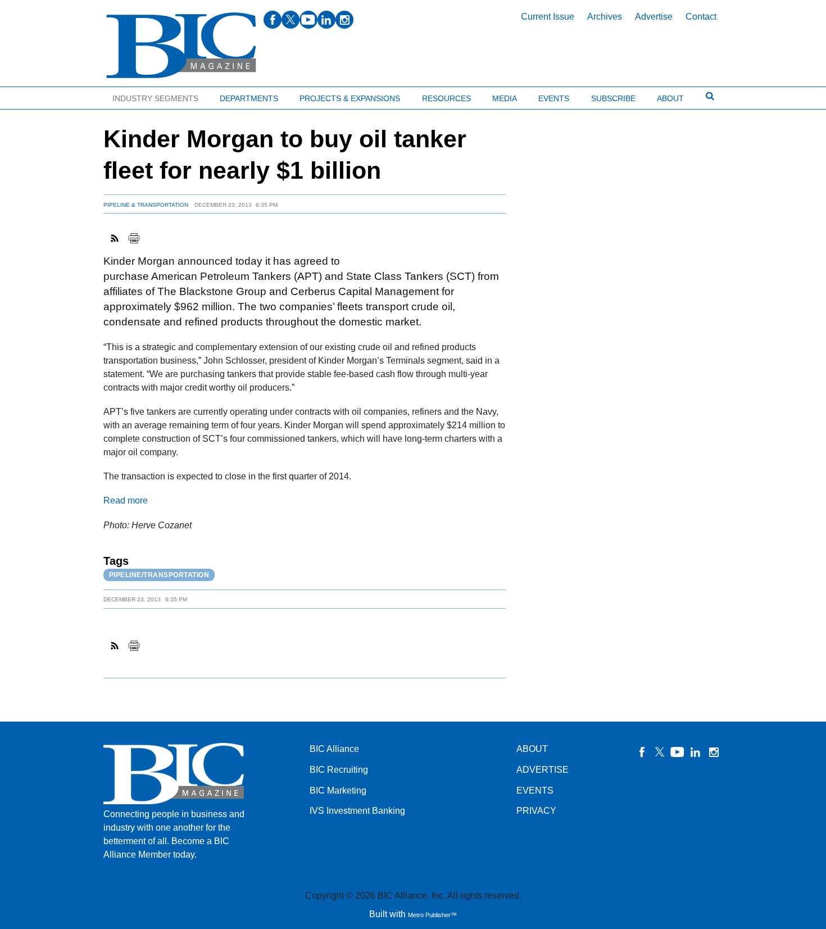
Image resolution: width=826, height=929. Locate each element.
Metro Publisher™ (432, 915)
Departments (249, 98)
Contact (701, 16)
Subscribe (613, 98)
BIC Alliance (334, 749)
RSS (115, 238)
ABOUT (532, 749)
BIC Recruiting (339, 769)
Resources (446, 98)
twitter (290, 20)
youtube (308, 20)
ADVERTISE (542, 769)
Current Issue (547, 16)
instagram (344, 20)
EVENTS (534, 790)
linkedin (326, 20)
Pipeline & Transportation (145, 205)
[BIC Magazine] (181, 46)
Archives (604, 16)
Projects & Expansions (349, 98)
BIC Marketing (338, 790)
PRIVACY (536, 810)
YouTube (678, 752)
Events (553, 98)
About (670, 98)
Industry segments (155, 98)
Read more (125, 500)
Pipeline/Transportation (159, 575)
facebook (273, 20)
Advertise (654, 16)
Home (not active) (34, 95)
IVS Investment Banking (357, 810)
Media (504, 98)
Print (133, 238)
